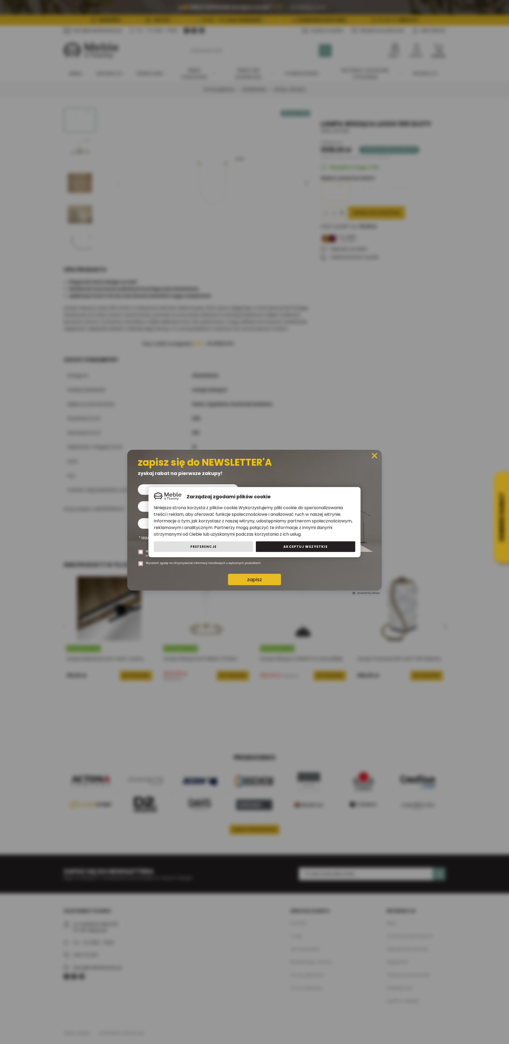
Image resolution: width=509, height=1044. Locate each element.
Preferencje (203, 546)
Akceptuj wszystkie (305, 546)
